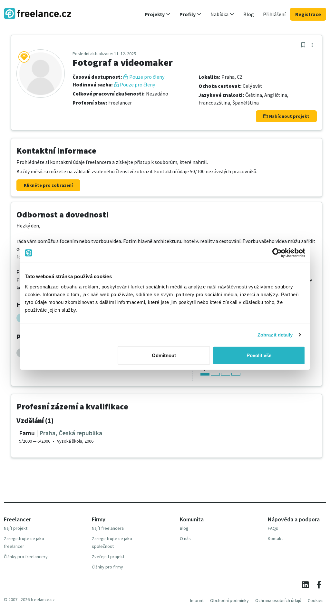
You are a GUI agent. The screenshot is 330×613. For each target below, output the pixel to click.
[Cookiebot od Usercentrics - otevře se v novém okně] (277, 253)
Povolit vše (259, 355)
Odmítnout (164, 355)
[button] (157, 14)
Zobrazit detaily (275, 334)
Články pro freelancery (26, 556)
